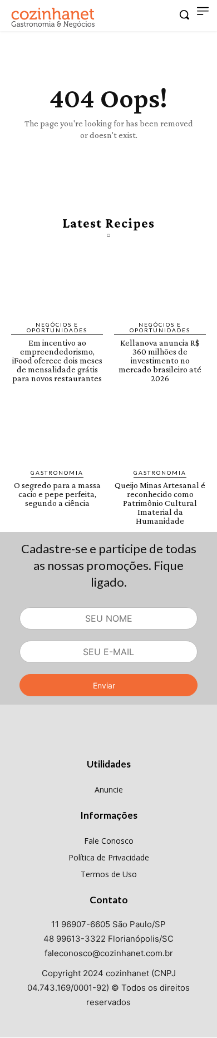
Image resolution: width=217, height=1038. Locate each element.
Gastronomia (57, 472)
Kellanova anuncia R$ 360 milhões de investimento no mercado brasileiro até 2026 (160, 360)
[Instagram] (109, 742)
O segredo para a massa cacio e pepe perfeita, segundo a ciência (57, 494)
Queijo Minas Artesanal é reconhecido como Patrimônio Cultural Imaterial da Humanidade (160, 502)
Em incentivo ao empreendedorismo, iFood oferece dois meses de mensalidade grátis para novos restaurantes (57, 360)
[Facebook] (83, 742)
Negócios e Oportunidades (57, 327)
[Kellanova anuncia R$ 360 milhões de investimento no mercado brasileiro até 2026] (160, 284)
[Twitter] (134, 742)
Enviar (104, 685)
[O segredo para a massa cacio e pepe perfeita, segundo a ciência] (57, 433)
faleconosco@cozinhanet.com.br (109, 953)
